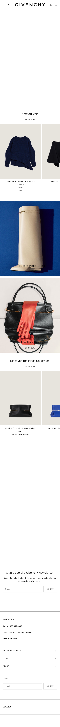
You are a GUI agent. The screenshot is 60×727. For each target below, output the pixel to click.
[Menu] (4, 4)
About (6, 666)
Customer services (12, 651)
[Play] (4, 101)
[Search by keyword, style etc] (9, 4)
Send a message (10, 638)
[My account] (50, 5)
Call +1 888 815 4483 (12, 626)
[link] (56, 4)
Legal (5, 658)
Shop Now (30, 101)
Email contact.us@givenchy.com (17, 632)
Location (7, 707)
